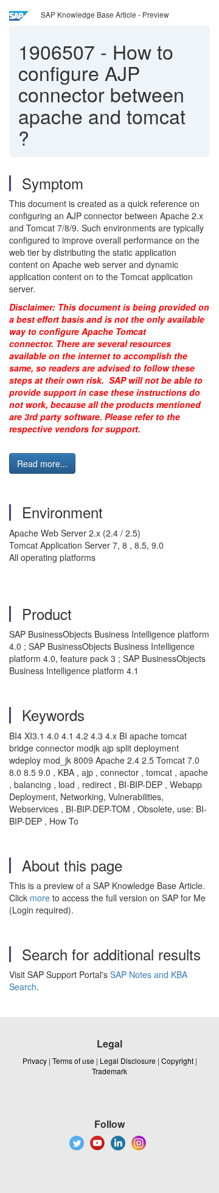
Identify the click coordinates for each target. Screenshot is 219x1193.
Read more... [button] (42, 463)
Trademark (109, 1071)
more (40, 898)
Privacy (35, 1060)
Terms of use (73, 1060)
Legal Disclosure (128, 1060)
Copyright (177, 1060)
